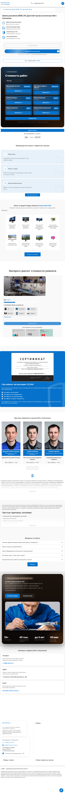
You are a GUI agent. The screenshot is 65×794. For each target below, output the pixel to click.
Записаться (18, 91)
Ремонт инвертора (39, 98)
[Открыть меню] (62, 3)
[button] (29, 467)
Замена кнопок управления (42, 108)
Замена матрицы (11, 98)
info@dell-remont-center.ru (10, 690)
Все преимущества (32, 195)
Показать (32, 564)
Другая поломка (32, 130)
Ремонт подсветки (12, 108)
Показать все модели (32, 254)
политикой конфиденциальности (39, 54)
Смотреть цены (27, 596)
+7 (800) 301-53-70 (39, 3)
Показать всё (32, 118)
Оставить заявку (12, 596)
